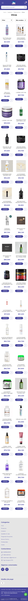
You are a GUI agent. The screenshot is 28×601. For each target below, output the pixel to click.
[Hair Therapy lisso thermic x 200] (11, 46)
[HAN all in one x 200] (25, 426)
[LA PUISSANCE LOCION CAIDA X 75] (11, 318)
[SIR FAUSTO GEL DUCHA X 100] (25, 400)
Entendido (24, 599)
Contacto (3, 531)
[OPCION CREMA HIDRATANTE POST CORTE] (25, 155)
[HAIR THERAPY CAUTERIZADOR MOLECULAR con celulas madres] (25, 46)
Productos (3, 528)
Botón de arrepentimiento (10, 593)
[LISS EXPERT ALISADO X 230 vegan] (25, 372)
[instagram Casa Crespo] (2, 569)
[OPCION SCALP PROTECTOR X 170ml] (25, 209)
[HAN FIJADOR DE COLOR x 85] (11, 481)
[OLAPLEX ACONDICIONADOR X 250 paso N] (25, 481)
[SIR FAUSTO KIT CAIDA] (25, 236)
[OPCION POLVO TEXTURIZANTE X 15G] (11, 291)
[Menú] (2, 3)
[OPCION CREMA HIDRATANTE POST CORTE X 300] (25, 73)
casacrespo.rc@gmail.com (9, 557)
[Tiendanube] (5, 595)
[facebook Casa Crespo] (7, 569)
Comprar (19, 45)
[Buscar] (25, 7)
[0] (25, 3)
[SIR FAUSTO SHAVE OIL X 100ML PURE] (25, 263)
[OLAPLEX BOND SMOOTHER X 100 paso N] (11, 427)
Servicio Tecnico (5, 539)
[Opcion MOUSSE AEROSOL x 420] (11, 73)
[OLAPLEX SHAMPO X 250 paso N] (11, 509)
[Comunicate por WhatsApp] (25, 594)
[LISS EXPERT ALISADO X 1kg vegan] (11, 400)
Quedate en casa (5, 534)
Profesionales (4, 542)
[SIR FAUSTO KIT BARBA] (11, 263)
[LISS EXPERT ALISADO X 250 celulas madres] (25, 509)
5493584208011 (7, 552)
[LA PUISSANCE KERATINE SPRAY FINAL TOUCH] (25, 182)
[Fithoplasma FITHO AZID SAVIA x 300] (25, 127)
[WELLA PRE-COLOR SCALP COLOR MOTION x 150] (25, 318)
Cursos (2, 544)
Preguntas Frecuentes (6, 536)
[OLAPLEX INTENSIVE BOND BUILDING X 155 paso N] (11, 345)
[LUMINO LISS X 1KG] (25, 99)
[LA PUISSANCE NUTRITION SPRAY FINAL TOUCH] (11, 209)
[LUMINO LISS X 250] (11, 127)
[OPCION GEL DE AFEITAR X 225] (11, 155)
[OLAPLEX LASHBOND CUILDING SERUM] (11, 236)
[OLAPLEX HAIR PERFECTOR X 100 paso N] (11, 372)
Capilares (10, 12)
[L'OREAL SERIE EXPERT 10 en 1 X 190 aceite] (11, 454)
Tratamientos (17, 12)
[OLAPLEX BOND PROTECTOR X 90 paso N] (25, 345)
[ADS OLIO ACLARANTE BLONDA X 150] (11, 100)
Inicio (4, 12)
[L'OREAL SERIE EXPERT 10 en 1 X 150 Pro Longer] (25, 454)
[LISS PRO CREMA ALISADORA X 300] (25, 291)
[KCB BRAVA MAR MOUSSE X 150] (11, 182)
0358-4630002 (7, 555)
